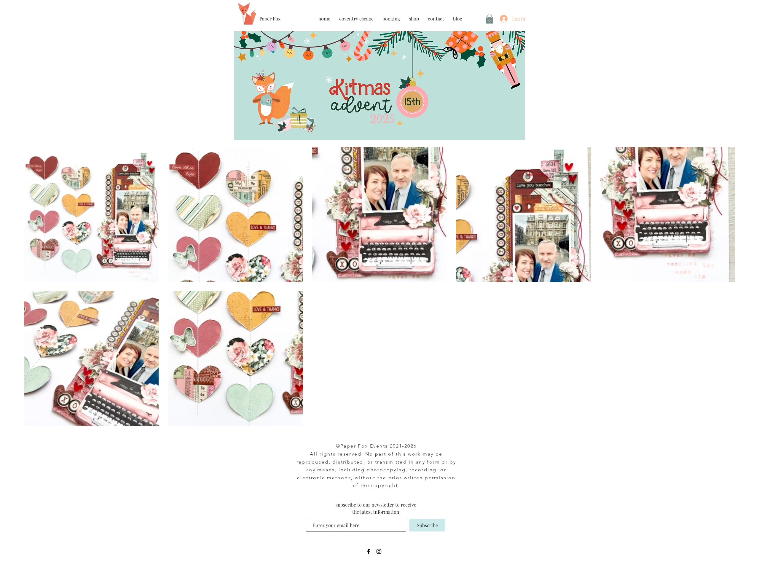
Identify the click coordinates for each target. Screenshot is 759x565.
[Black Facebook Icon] (368, 551)
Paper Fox (269, 18)
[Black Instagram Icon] (379, 551)
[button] (489, 18)
